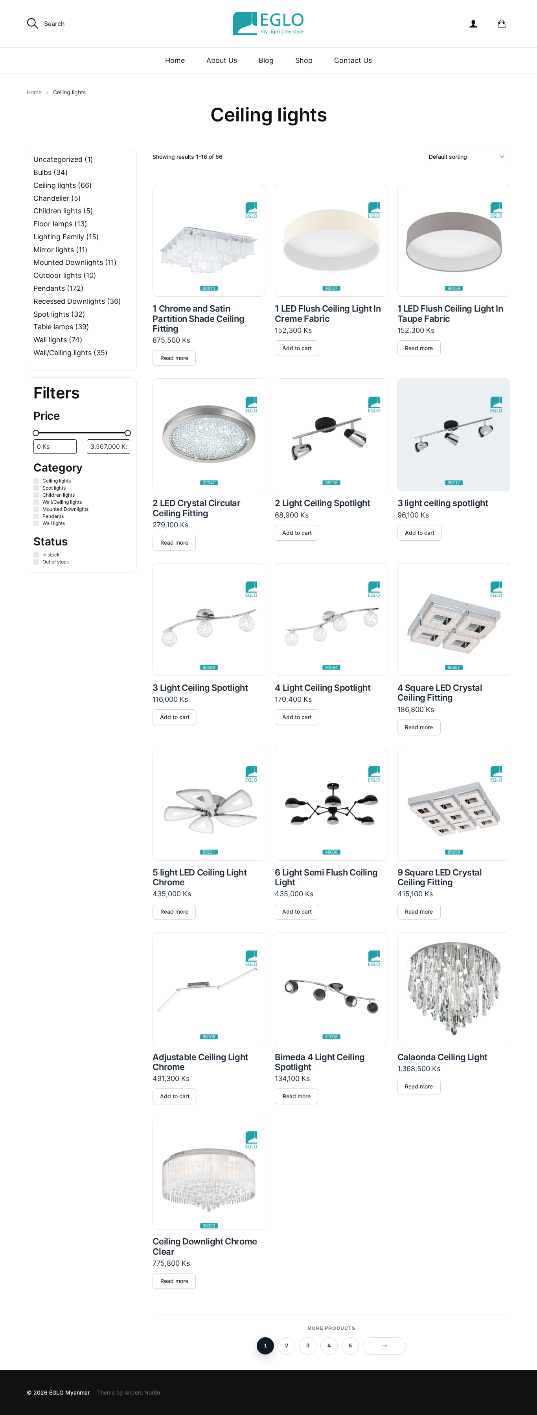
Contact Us (353, 60)
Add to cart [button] (297, 348)
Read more (174, 357)
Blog (266, 60)
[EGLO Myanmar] (268, 23)
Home (175, 60)
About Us (221, 60)
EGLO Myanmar (69, 1392)
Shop (304, 60)
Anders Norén (142, 1392)
